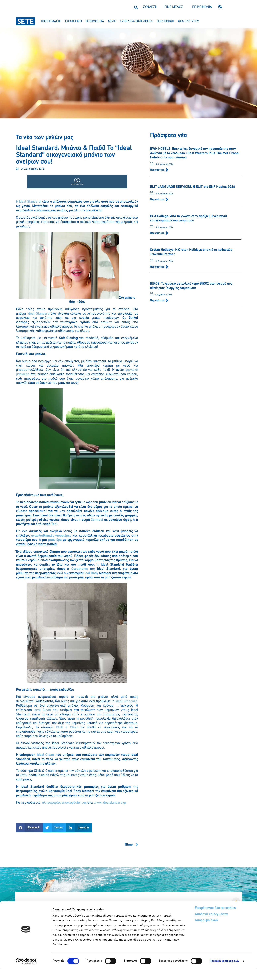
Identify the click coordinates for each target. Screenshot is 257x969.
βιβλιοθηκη (165, 21)
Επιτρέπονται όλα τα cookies (215, 908)
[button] (136, 7)
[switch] (110, 961)
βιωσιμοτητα (95, 21)
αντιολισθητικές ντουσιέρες (51, 536)
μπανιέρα (54, 540)
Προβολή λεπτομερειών (224, 961)
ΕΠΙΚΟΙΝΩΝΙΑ (202, 7)
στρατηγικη (73, 21)
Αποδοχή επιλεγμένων (211, 914)
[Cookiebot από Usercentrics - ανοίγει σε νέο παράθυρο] (26, 961)
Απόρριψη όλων (206, 920)
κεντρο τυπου (188, 21)
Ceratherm (79, 569)
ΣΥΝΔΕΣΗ (150, 7)
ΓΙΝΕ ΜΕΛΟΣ (173, 7)
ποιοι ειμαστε (51, 21)
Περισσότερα (157, 169)
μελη (112, 21)
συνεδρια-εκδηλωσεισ (136, 21)
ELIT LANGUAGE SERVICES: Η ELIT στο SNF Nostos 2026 (192, 187)
